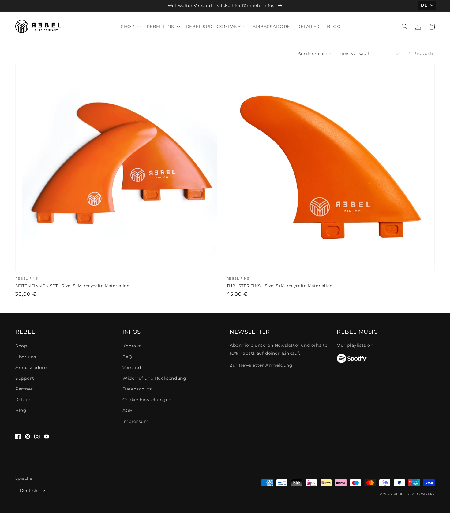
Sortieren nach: (315, 54)
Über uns (25, 357)
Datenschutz (137, 389)
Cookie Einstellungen (146, 399)
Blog (20, 410)
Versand (131, 367)
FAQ (127, 357)
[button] (404, 26)
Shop (21, 346)
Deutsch (29, 490)
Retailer (24, 399)
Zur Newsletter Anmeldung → (264, 365)
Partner (24, 389)
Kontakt (131, 346)
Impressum (135, 421)
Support (24, 378)
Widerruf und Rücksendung (154, 378)
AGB (127, 410)
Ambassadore (31, 367)
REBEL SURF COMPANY (414, 494)
